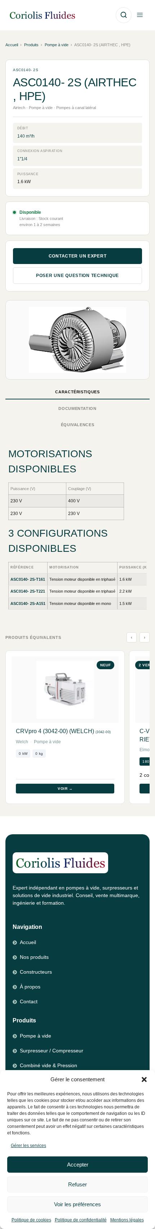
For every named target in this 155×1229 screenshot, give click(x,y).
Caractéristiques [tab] (77, 392)
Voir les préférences (77, 1204)
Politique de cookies (31, 1219)
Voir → (65, 789)
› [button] (145, 637)
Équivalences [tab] (77, 425)
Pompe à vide (56, 45)
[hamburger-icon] (140, 15)
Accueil (11, 45)
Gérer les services (28, 1145)
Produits (31, 45)
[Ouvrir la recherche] (124, 15)
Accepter (77, 1164)
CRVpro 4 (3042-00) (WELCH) (63, 731)
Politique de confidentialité (81, 1219)
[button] (144, 1079)
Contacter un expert (78, 256)
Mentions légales (127, 1219)
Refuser (77, 1184)
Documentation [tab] (77, 408)
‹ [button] (132, 637)
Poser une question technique (77, 275)
